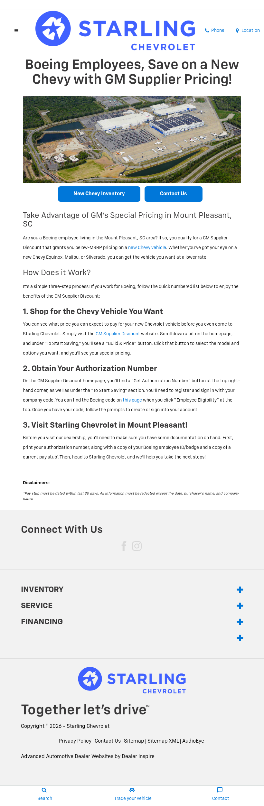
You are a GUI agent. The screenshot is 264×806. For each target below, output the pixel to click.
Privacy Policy (75, 741)
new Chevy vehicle (147, 248)
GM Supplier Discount (118, 334)
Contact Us (173, 194)
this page (132, 400)
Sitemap (134, 741)
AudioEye (193, 741)
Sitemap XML (163, 741)
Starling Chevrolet (88, 726)
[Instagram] (137, 546)
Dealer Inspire (138, 756)
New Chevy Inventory (99, 194)
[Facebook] (124, 546)
